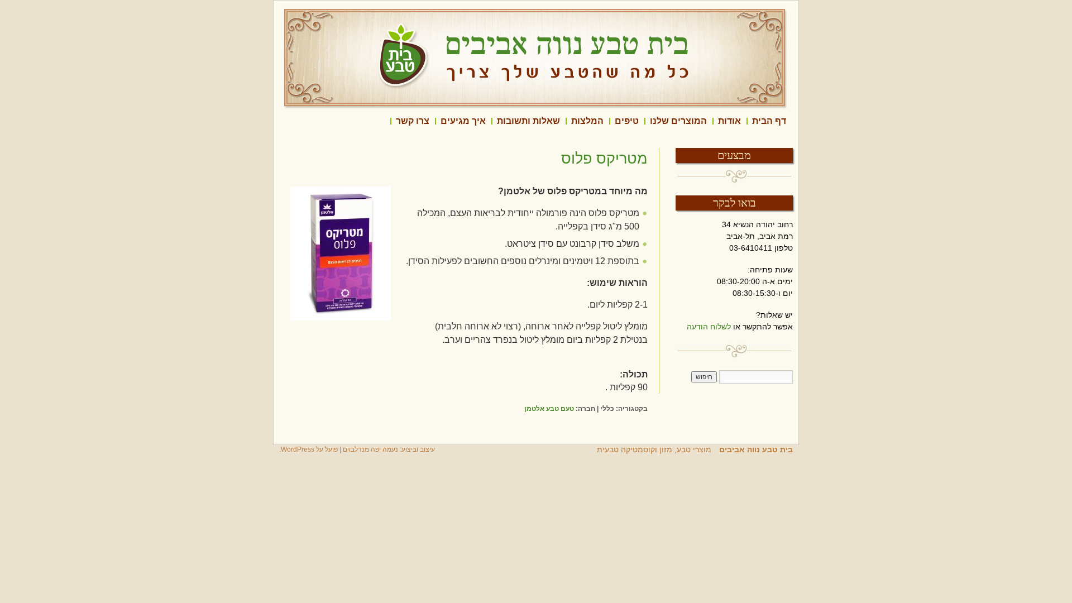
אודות (729, 121)
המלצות (587, 121)
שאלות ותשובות (528, 121)
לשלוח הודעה (709, 326)
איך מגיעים (463, 121)
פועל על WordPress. (308, 449)
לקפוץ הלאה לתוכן (792, 121)
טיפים (627, 121)
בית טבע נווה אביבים (755, 449)
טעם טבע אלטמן (549, 409)
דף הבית (769, 121)
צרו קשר (412, 121)
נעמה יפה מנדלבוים (370, 449)
